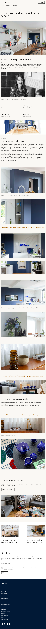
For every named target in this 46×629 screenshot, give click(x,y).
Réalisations (4, 593)
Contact (3, 617)
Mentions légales (4, 615)
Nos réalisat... (8, 5)
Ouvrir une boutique (5, 601)
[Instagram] (5, 624)
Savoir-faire (3, 591)
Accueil (2, 5)
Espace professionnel (5, 604)
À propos (3, 588)
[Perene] (6, 2)
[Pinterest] (7, 624)
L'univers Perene (4, 598)
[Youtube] (10, 624)
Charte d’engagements (5, 611)
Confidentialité (4, 613)
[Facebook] (2, 624)
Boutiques (3, 596)
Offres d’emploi (4, 609)
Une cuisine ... (15, 5)
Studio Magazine (4, 619)
